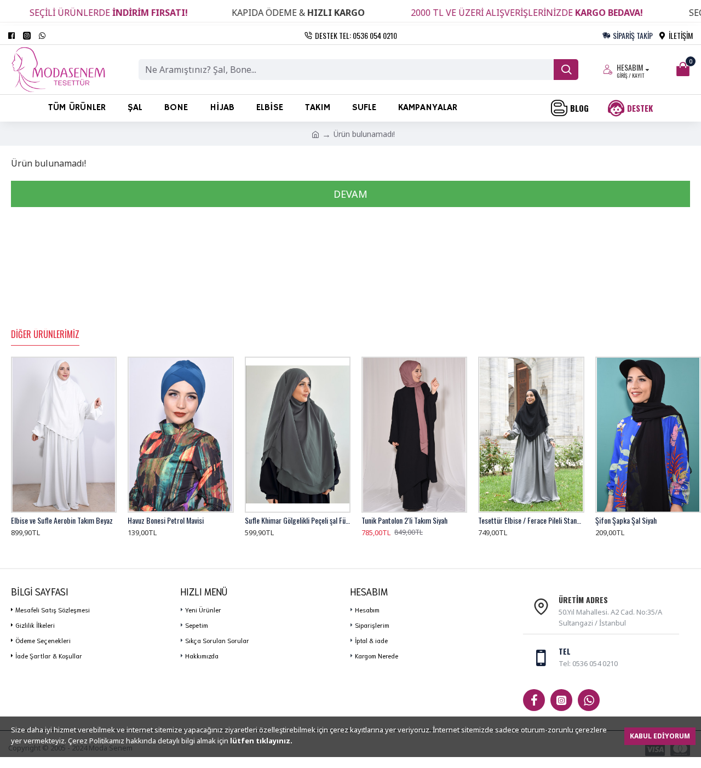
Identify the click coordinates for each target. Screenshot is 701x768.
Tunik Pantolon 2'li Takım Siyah (404, 520)
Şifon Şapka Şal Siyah (626, 520)
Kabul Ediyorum (660, 736)
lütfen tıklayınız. (261, 741)
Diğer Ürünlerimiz (45, 335)
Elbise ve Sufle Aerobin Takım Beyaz (62, 520)
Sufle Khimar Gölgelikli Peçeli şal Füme (297, 520)
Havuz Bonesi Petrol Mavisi (166, 520)
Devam (350, 193)
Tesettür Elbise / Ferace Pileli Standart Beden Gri (531, 520)
